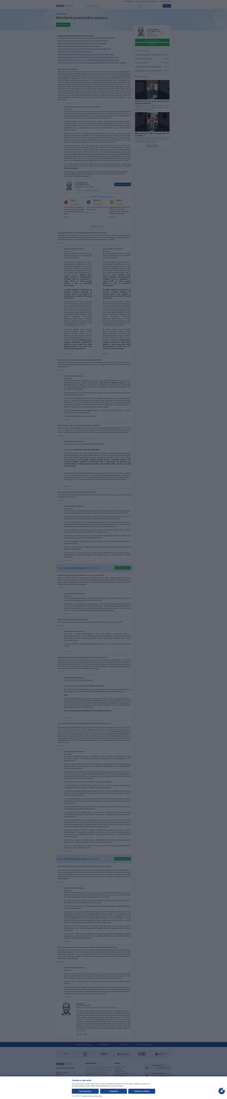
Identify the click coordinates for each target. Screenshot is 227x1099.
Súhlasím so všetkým (141, 1091)
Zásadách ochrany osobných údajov (92, 1096)
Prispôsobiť (113, 1091)
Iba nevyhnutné (85, 1091)
